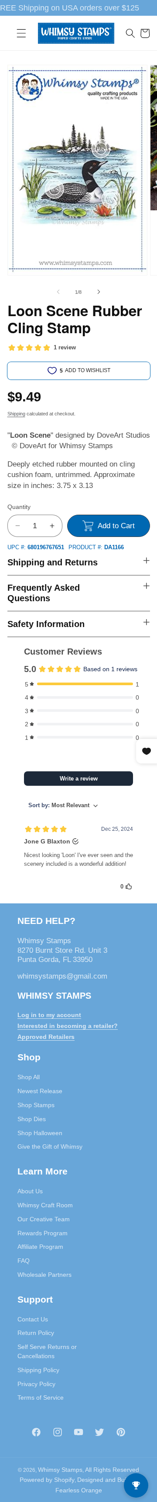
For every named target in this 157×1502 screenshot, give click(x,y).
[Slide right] (98, 292)
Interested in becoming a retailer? (67, 1025)
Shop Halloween (39, 1132)
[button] (21, 33)
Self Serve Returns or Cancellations (47, 1351)
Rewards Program (42, 1233)
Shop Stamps (36, 1104)
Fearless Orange (78, 1490)
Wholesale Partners (44, 1274)
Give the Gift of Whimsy (49, 1146)
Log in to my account (49, 1014)
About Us (30, 1191)
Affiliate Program (40, 1246)
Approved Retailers (46, 1036)
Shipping (16, 413)
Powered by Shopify (47, 1479)
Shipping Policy (38, 1369)
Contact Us (32, 1319)
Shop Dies (31, 1118)
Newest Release (39, 1090)
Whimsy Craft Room (45, 1205)
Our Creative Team (43, 1219)
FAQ (23, 1260)
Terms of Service (40, 1397)
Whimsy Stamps (60, 1469)
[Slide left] (58, 292)
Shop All (28, 1076)
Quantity (19, 506)
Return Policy (35, 1332)
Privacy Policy (36, 1383)
